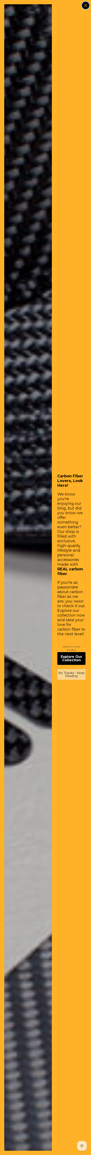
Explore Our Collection (71, 658)
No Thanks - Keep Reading (71, 674)
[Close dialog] (85, 5)
